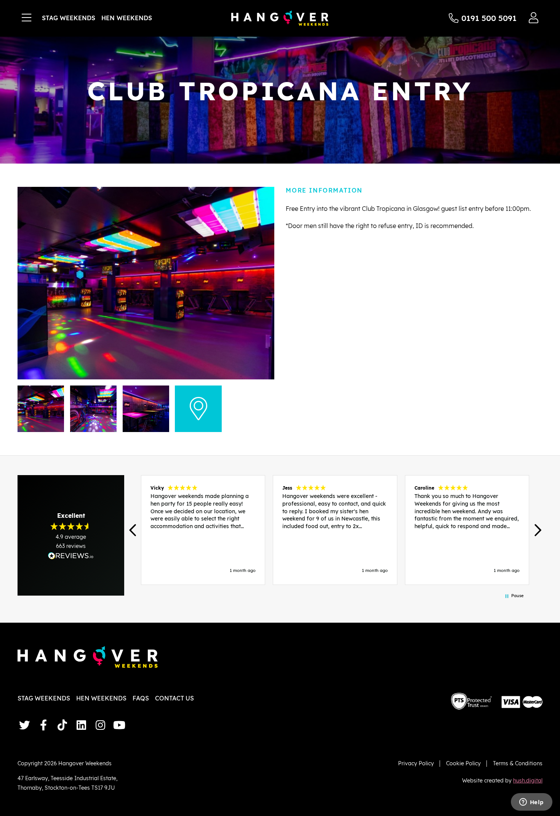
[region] (335, 530)
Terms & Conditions (517, 763)
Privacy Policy (416, 763)
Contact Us (174, 698)
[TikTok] (62, 725)
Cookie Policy (463, 763)
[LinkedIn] (81, 725)
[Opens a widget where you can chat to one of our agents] (531, 802)
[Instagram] (100, 725)
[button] (133, 530)
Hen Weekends (126, 18)
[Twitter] (24, 725)
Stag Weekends (68, 18)
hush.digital (527, 780)
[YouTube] (119, 725)
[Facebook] (43, 725)
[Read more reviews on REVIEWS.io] (71, 555)
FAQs (141, 698)
